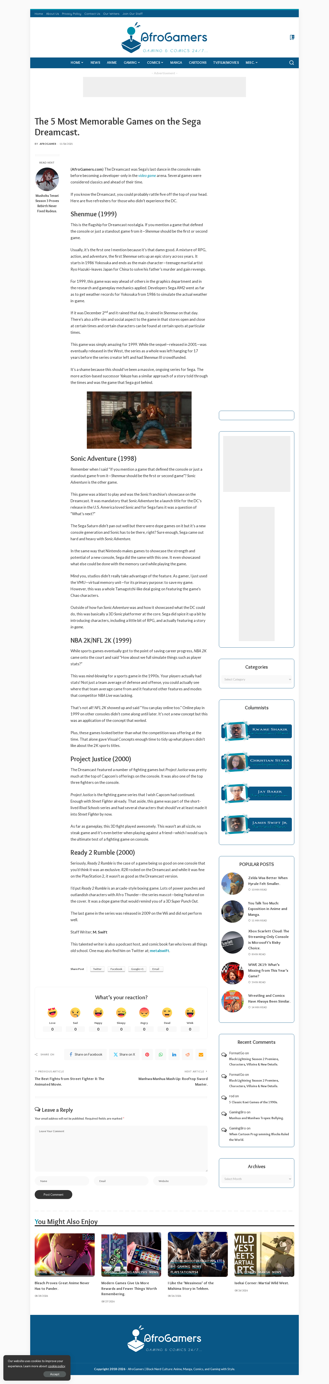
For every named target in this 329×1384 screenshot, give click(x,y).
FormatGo (236, 1053)
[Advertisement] (164, 87)
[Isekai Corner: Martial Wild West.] (265, 1254)
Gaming (110, 1272)
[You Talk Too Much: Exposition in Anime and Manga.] (232, 911)
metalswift (159, 950)
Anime (42, 1272)
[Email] (201, 1054)
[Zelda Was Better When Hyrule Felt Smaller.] (232, 883)
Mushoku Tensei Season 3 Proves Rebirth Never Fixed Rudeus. (47, 203)
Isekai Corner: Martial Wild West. (262, 1283)
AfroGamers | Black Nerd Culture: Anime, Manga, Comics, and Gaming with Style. (181, 1369)
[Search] (291, 62)
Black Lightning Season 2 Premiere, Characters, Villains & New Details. (254, 1062)
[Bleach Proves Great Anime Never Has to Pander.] (65, 1254)
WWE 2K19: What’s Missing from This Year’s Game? (268, 970)
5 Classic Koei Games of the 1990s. (253, 1102)
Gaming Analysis (133, 1272)
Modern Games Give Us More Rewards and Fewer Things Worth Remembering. (129, 1288)
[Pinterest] (147, 1054)
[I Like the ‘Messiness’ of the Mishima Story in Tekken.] (198, 1254)
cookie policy (56, 1366)
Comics (250, 1272)
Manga (264, 1272)
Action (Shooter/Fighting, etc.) (197, 1261)
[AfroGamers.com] (164, 37)
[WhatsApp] (160, 1054)
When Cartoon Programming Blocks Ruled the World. (259, 1137)
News (60, 1272)
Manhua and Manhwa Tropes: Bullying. (256, 1118)
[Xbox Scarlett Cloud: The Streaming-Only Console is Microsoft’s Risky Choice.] (232, 942)
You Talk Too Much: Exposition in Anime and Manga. (267, 909)
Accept (54, 1374)
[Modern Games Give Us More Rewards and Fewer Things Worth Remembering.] (131, 1254)
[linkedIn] (174, 1054)
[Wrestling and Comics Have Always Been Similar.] (232, 1001)
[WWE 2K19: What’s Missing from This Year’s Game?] (232, 973)
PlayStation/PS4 (184, 1272)
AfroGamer (48, 143)
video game (147, 175)
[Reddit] (187, 1054)
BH (51, 1272)
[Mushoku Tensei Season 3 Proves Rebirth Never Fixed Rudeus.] (47, 179)
